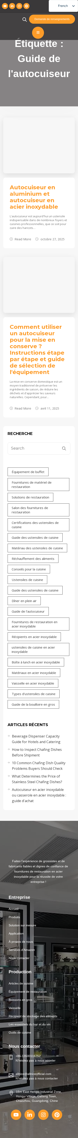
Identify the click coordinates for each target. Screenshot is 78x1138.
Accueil (13, 909)
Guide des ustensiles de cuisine (35, 537)
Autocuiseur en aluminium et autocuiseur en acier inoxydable (34, 197)
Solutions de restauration (30, 497)
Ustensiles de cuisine (27, 580)
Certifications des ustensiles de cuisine (35, 524)
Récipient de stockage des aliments (33, 1016)
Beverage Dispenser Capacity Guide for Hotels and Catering (36, 739)
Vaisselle (15, 1008)
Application (16, 933)
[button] (38, 917)
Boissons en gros (20, 999)
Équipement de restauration (28, 991)
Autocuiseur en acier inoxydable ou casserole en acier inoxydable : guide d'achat (39, 795)
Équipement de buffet (28, 472)
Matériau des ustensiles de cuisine (37, 548)
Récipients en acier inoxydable (34, 637)
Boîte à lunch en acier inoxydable (36, 662)
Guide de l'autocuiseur (28, 611)
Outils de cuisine (20, 1032)
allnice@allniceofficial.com (33, 1074)
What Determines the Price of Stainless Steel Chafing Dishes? (37, 779)
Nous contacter (19, 958)
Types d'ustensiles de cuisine (33, 694)
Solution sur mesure (22, 925)
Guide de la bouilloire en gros (33, 704)
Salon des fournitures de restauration (30, 510)
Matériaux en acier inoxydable (34, 673)
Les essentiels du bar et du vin (29, 1024)
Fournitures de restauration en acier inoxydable (34, 624)
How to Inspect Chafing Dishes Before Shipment (37, 752)
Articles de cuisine (21, 983)
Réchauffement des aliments (33, 558)
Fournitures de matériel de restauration (32, 484)
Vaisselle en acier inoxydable (33, 683)
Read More (23, 239)
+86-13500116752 (28, 1056)
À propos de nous (21, 941)
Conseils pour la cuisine (29, 569)
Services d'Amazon (22, 950)
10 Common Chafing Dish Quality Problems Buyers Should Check (38, 766)
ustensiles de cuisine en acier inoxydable (33, 649)
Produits (14, 917)
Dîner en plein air (24, 601)
